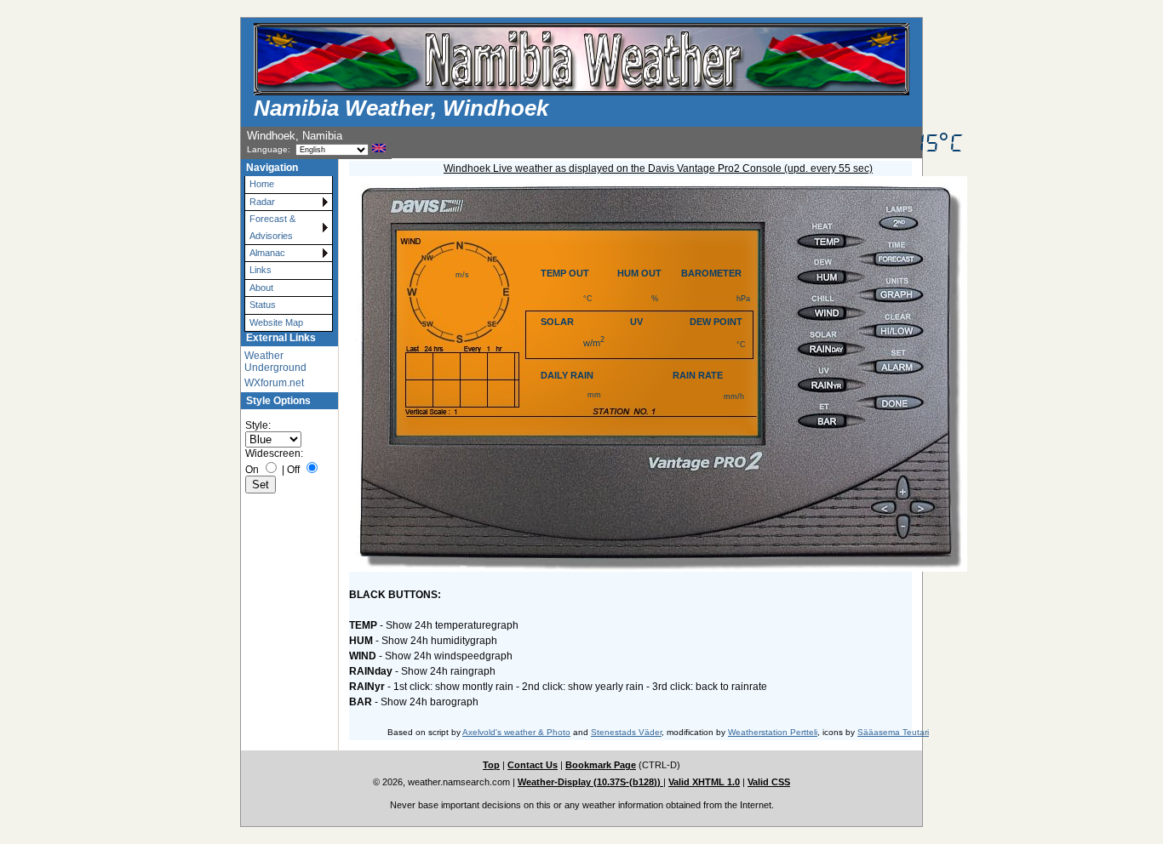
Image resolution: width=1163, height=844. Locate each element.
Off (293, 470)
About (261, 287)
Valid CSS (769, 782)
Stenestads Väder (626, 732)
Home (261, 184)
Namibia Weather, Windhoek (401, 108)
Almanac (267, 253)
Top (491, 765)
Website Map (276, 322)
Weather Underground (275, 362)
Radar (262, 202)
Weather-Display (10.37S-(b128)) (590, 782)
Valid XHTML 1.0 (704, 782)
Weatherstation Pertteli (772, 732)
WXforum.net (274, 383)
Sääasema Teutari (893, 732)
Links (260, 270)
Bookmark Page (600, 765)
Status (262, 304)
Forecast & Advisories (272, 227)
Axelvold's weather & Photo (516, 732)
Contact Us (532, 765)
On (252, 470)
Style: (258, 425)
